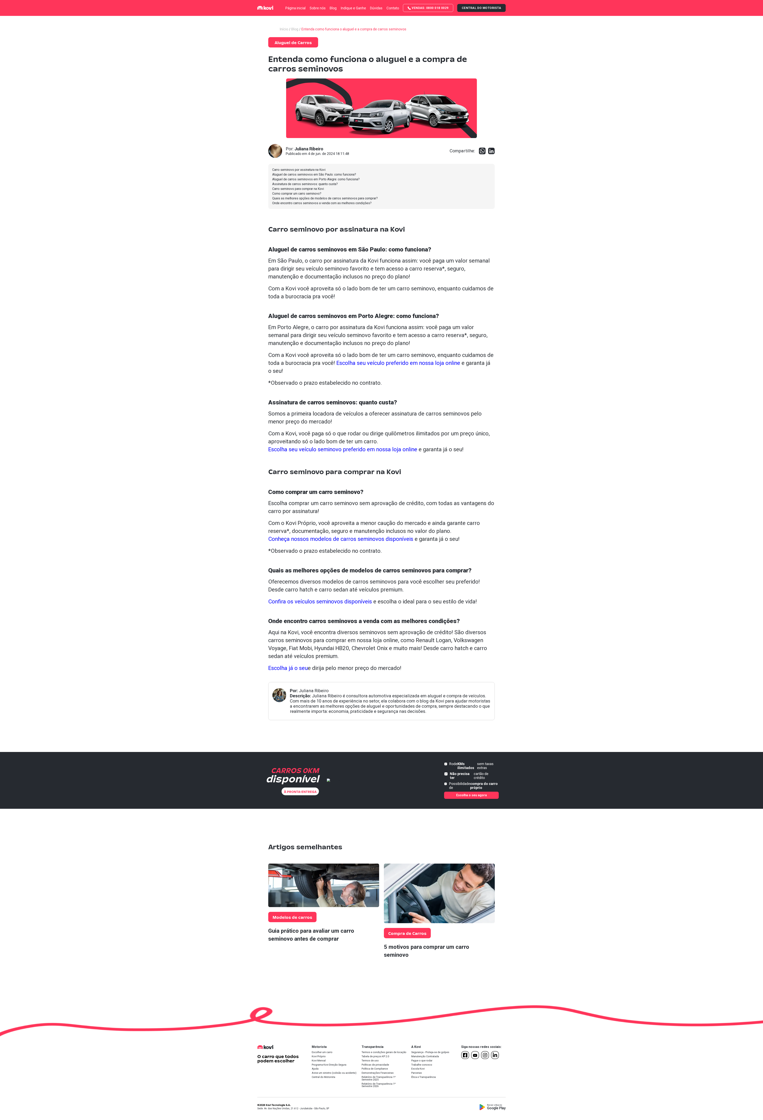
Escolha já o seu (288, 668)
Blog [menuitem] (333, 8)
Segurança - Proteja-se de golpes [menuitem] (430, 1052)
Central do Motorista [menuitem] (323, 1077)
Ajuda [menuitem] (315, 1069)
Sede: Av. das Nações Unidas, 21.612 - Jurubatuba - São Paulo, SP (293, 1108)
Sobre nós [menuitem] (318, 8)
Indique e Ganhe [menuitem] (353, 8)
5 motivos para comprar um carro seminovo (426, 951)
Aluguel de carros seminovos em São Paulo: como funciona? (314, 174)
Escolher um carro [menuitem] (322, 1052)
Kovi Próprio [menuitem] (319, 1056)
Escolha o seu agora (471, 795)
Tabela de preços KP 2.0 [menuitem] (375, 1056)
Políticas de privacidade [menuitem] (375, 1065)
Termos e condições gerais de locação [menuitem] (384, 1052)
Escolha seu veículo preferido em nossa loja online (398, 363)
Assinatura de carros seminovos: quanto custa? (305, 184)
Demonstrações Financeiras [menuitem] (378, 1073)
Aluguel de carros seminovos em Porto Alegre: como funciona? (316, 179)
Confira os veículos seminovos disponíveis (320, 601)
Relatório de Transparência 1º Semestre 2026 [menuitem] (379, 1085)
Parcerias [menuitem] (416, 1073)
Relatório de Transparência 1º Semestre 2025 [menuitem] (379, 1078)
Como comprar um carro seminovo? (296, 193)
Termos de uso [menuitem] (370, 1060)
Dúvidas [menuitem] (376, 8)
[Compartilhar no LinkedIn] (491, 151)
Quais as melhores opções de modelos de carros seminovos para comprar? (325, 198)
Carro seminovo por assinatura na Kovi (298, 170)
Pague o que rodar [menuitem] (421, 1060)
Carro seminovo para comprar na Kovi (298, 189)
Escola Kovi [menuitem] (418, 1069)
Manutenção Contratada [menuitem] (425, 1056)
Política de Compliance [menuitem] (375, 1069)
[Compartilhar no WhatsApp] (482, 151)
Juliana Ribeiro (314, 690)
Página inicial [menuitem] (295, 8)
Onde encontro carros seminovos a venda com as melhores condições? (322, 203)
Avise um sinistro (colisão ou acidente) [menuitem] (334, 1073)
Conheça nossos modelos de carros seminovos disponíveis (340, 539)
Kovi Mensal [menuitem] (319, 1060)
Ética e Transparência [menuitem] (423, 1077)
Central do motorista (481, 8)
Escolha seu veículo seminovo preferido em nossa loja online (342, 449)
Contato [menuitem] (392, 8)
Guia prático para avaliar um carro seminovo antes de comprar (311, 935)
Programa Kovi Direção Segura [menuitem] (329, 1065)
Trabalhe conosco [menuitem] (421, 1065)
